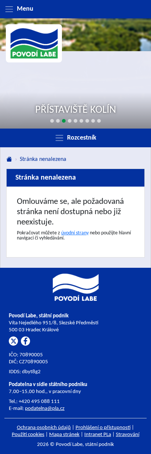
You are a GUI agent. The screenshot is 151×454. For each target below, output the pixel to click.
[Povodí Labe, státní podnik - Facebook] (25, 341)
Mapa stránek (64, 434)
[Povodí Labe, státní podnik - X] (13, 341)
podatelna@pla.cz (45, 408)
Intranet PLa (97, 434)
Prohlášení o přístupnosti (103, 427)
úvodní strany (75, 233)
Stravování (127, 434)
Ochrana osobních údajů (44, 427)
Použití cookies (28, 434)
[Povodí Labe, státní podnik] (34, 43)
